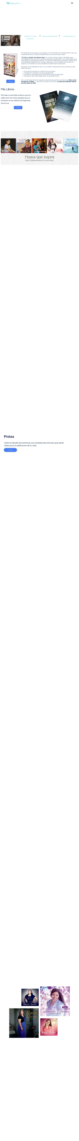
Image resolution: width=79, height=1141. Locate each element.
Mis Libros (7, 89)
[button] (2, 40)
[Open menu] (72, 3)
